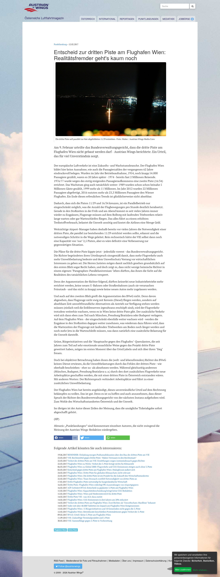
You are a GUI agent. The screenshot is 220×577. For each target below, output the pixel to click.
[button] (66, 437)
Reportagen (127, 18)
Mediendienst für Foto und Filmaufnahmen (86, 560)
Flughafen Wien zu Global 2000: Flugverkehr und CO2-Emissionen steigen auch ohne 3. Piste (110, 466)
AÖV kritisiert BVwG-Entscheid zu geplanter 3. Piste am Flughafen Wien (100, 487)
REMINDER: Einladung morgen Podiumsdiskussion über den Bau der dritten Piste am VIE (108, 454)
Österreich (88, 18)
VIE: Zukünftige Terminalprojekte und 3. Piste (89, 517)
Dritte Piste (72, 530)
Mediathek (169, 18)
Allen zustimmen (183, 569)
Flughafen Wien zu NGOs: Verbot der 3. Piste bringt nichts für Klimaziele (101, 463)
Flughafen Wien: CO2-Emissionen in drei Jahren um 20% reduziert (98, 499)
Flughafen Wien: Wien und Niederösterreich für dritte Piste (95, 493)
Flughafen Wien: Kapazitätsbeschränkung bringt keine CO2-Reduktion (100, 490)
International (107, 18)
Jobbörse (184, 18)
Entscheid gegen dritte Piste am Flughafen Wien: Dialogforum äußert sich (101, 469)
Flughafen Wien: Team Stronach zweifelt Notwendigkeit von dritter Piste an (102, 478)
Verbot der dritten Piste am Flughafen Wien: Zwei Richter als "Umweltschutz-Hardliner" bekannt (111, 502)
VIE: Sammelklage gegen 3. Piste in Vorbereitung (90, 520)
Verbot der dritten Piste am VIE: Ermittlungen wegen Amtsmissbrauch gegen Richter (106, 460)
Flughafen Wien (60, 530)
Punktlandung (60, 44)
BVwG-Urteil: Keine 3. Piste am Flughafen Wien (89, 514)
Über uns (126, 560)
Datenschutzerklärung (156, 560)
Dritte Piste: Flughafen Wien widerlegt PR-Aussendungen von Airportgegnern (103, 484)
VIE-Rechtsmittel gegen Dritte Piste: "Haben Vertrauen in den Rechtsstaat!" (102, 457)
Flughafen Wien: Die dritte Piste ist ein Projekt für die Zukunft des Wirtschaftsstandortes (108, 475)
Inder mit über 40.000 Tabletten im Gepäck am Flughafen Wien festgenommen (103, 505)
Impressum (138, 560)
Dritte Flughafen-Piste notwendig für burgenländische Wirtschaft (97, 481)
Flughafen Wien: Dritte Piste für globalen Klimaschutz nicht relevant (99, 472)
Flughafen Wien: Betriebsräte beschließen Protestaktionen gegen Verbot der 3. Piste (106, 511)
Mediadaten (114, 560)
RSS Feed (59, 560)
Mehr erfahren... (200, 569)
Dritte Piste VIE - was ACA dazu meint (85, 496)
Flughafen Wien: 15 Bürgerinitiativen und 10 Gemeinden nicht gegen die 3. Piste (104, 508)
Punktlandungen (148, 18)
